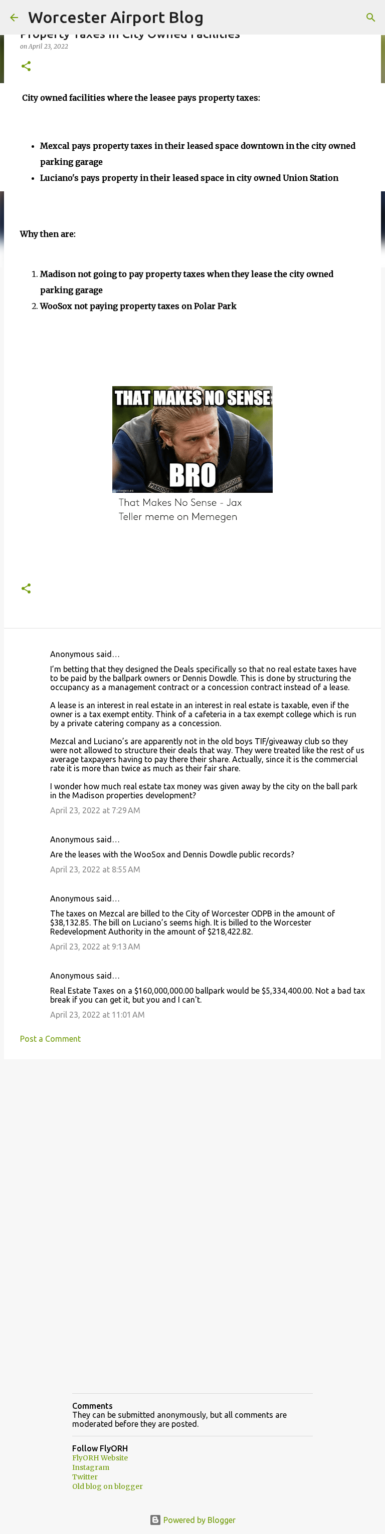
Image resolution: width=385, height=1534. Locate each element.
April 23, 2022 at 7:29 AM (95, 810)
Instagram (90, 1467)
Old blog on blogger (107, 1486)
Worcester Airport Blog (116, 17)
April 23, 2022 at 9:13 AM (95, 946)
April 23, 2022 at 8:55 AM (95, 869)
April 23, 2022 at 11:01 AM (97, 1014)
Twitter (85, 1476)
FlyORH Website (100, 1457)
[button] (26, 67)
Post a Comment (50, 1038)
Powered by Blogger (198, 1519)
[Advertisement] (192, 1144)
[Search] (371, 18)
